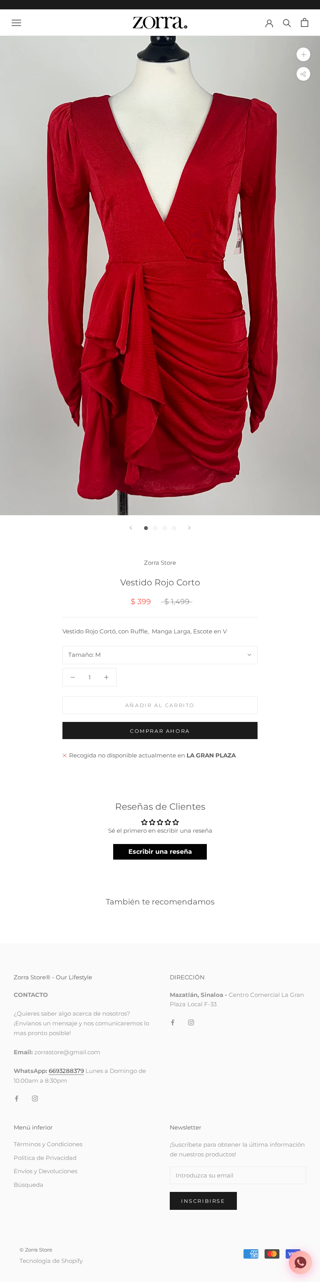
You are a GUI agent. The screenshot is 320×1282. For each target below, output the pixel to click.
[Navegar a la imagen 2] (155, 528)
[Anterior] (131, 528)
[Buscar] (287, 22)
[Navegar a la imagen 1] (146, 528)
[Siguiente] (189, 528)
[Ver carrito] (304, 22)
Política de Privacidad (45, 1157)
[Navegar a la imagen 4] (174, 528)
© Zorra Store (36, 1250)
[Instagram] (35, 1098)
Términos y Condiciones (48, 1144)
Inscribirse (203, 1201)
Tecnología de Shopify (51, 1260)
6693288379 (66, 1071)
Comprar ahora (160, 731)
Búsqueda (28, 1184)
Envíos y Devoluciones (45, 1171)
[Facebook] (17, 1098)
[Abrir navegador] (16, 22)
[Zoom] (303, 54)
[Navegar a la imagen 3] (165, 528)
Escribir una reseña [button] (160, 851)
